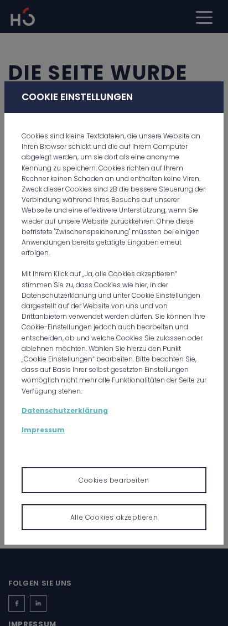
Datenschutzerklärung (65, 410)
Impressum (43, 429)
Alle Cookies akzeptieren (114, 517)
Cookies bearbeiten (114, 480)
